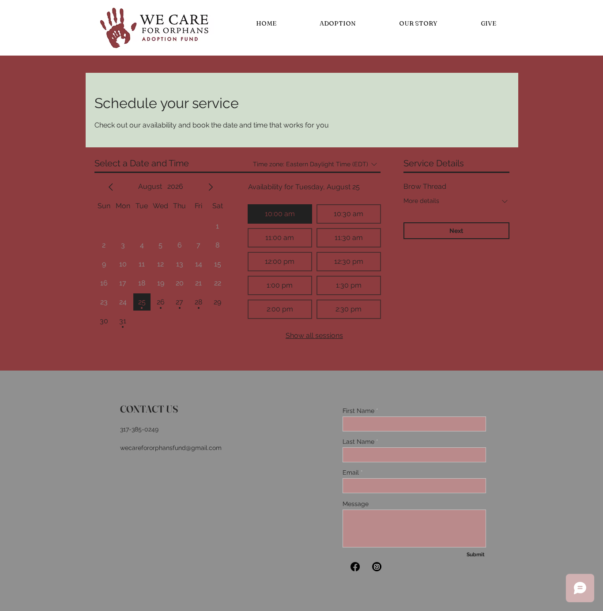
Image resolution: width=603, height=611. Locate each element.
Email (351, 472)
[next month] (210, 187)
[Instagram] (376, 566)
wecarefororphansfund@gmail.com (171, 447)
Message (356, 504)
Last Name (358, 442)
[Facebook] (355, 566)
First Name (358, 411)
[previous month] (111, 187)
